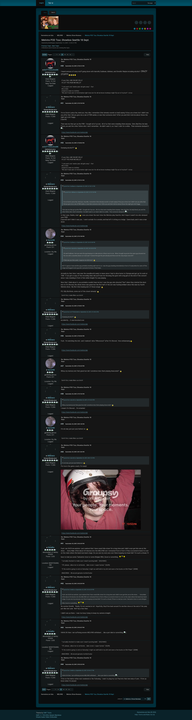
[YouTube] (149, 22)
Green (140, 29)
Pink (150, 29)
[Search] (145, 3)
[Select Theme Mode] (58, 3)
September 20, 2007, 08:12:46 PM (74, 451)
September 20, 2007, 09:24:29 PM (74, 543)
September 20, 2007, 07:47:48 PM (74, 236)
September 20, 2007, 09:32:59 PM (74, 583)
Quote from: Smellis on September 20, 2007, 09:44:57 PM (79, 670)
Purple (147, 29)
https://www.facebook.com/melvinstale (75, 132)
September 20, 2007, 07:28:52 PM (74, 143)
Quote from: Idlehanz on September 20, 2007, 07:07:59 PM (80, 192)
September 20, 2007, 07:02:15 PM (74, 66)
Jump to (119, 699)
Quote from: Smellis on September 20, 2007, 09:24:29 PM (79, 589)
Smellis (51, 547)
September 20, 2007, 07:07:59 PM (74, 103)
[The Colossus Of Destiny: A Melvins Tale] (50, 121)
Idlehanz (51, 107)
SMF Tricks (48, 713)
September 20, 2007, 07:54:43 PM (74, 366)
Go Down (44, 54)
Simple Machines (55, 715)
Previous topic (46, 46)
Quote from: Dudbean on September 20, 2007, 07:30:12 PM (79, 186)
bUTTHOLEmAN (51, 70)
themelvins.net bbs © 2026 (146, 712)
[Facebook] (136, 22)
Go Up (43, 689)
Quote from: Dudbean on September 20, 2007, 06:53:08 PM (79, 242)
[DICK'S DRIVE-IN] (50, 561)
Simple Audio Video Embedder (46, 717)
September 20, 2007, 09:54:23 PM (74, 664)
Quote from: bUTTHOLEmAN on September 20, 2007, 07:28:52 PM (81, 312)
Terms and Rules (144, 714)
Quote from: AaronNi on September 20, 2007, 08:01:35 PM (79, 458)
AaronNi (51, 240)
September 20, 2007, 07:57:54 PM (74, 394)
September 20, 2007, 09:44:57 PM (74, 627)
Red (137, 29)
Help (136, 714)
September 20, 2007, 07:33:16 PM (74, 180)
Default (135, 29)
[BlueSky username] (140, 22)
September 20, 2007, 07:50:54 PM (74, 336)
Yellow (145, 29)
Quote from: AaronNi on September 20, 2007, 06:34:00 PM (80, 248)
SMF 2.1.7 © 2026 (42, 715)
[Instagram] (145, 22)
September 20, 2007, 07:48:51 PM (74, 306)
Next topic (55, 46)
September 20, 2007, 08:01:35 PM (74, 424)
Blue (142, 29)
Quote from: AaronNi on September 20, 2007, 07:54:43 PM (79, 400)
